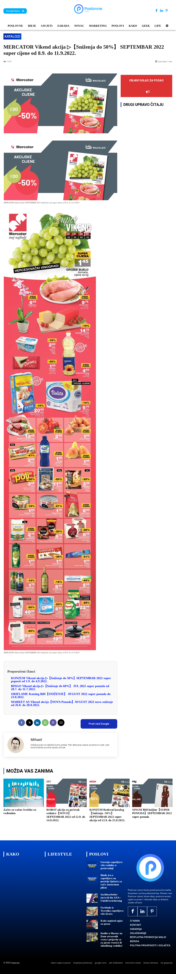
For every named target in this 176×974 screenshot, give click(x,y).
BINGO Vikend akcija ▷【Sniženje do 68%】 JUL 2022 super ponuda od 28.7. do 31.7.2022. (60, 687)
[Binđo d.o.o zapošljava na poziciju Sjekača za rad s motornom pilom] (92, 878)
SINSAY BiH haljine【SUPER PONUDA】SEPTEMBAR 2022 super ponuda (152, 813)
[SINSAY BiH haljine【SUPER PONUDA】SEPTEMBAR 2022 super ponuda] (152, 793)
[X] (29, 722)
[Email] (61, 722)
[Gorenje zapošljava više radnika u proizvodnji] (92, 865)
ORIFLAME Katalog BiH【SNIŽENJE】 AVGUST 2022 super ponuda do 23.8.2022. (61, 695)
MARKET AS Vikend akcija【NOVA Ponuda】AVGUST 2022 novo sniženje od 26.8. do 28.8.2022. (62, 703)
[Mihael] (17, 745)
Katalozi (12, 36)
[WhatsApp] (45, 722)
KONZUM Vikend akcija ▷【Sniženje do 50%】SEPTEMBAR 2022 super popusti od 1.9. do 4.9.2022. (61, 679)
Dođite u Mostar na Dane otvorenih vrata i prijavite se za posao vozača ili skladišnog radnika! (112, 939)
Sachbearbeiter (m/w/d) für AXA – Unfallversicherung (111, 897)
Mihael (36, 739)
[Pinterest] (166, 10)
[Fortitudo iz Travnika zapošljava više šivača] (92, 911)
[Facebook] (156, 10)
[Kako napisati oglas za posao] (92, 924)
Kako (12, 854)
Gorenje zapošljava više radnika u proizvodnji (112, 865)
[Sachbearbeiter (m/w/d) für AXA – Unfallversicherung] (92, 898)
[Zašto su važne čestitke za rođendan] (23, 793)
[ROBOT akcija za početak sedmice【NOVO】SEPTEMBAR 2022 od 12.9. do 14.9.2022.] (66, 793)
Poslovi (98, 854)
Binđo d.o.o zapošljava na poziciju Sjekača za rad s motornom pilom (111, 881)
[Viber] (53, 722)
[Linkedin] (161, 10)
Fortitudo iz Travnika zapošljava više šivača (112, 910)
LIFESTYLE (60, 854)
